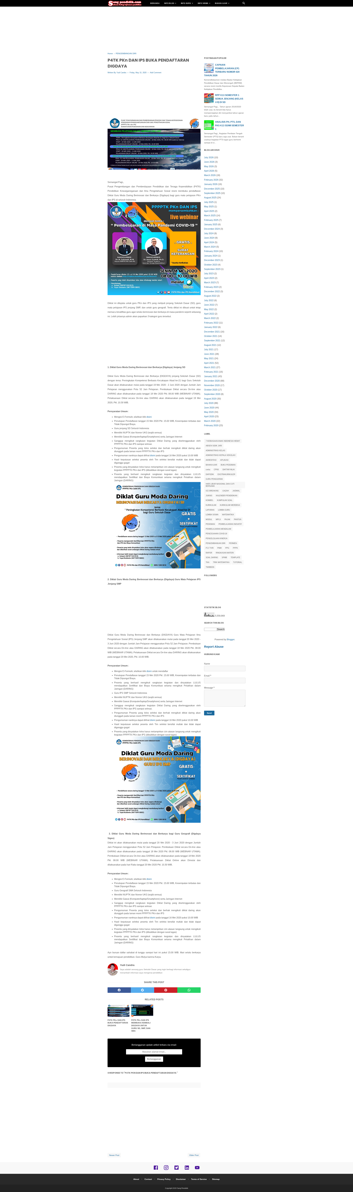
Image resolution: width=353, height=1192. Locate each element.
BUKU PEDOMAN (228, 465)
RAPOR (209, 553)
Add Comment (155, 73)
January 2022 (210, 327)
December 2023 (212, 260)
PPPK (235, 548)
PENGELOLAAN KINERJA (216, 538)
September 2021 (212, 340)
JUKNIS (209, 496)
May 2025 (209, 206)
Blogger (230, 639)
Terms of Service (199, 1179)
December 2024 (212, 229)
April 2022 (209, 314)
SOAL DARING (212, 557)
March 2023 (210, 282)
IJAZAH (225, 491)
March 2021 (210, 367)
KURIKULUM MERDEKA (230, 505)
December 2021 (212, 332)
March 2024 (210, 247)
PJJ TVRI (210, 548)
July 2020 (209, 403)
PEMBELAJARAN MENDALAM (218, 529)
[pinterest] (165, 990)
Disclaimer (181, 1179)
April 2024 (209, 242)
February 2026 (211, 180)
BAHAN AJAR (221, 3)
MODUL (209, 519)
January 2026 (210, 184)
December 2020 (212, 381)
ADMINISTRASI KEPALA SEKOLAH (220, 455)
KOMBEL (209, 500)
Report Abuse (214, 646)
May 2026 (209, 166)
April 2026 (209, 171)
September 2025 (212, 193)
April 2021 (209, 363)
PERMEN (233, 543)
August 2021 (210, 345)
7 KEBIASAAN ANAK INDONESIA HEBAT (223, 441)
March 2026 (210, 175)
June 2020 (209, 407)
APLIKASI (224, 460)
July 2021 (209, 349)
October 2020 (210, 390)
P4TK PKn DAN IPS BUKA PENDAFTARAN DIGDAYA (118, 1023)
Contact (148, 1179)
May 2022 (209, 309)
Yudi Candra (121, 73)
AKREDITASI (211, 460)
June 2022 (209, 305)
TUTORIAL (237, 562)
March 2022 (210, 318)
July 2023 (209, 273)
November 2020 (212, 385)
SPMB (224, 557)
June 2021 (209, 354)
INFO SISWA (203, 3)
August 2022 (210, 296)
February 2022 (211, 323)
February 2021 (211, 372)
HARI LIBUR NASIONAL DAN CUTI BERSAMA (220, 485)
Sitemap (216, 1179)
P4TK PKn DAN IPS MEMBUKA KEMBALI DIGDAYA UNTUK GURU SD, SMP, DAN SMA (141, 1025)
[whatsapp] (189, 990)
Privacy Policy (164, 1179)
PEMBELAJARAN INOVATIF (230, 524)
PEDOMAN (210, 524)
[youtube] (197, 1169)
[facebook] (119, 990)
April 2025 (209, 211)
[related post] (118, 1011)
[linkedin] (187, 1169)
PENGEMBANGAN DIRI (215, 543)
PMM (219, 548)
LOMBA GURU (224, 510)
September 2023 (212, 269)
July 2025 (209, 202)
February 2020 (211, 425)
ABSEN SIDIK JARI (214, 446)
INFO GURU (186, 3)
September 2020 (212, 394)
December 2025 (212, 189)
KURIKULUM (211, 505)
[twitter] (142, 990)
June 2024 (209, 238)
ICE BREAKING (212, 491)
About (136, 1179)
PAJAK (227, 519)
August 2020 (210, 399)
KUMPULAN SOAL (224, 500)
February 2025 (211, 220)
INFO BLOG (169, 3)
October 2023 (210, 265)
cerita (208, 470)
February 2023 (211, 287)
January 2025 (210, 224)
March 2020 (210, 421)
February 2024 (211, 251)
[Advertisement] (176, 29)
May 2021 (209, 358)
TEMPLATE (235, 557)
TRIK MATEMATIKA (221, 562)
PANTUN (237, 519)
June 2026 (209, 162)
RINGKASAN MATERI (225, 553)
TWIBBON (210, 567)
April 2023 (209, 278)
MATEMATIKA (228, 515)
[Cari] (243, 3)
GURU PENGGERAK (214, 479)
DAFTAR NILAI (229, 470)
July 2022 (209, 300)
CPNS (216, 470)
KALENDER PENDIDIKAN (226, 496)
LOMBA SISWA (212, 515)
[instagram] (166, 1169)
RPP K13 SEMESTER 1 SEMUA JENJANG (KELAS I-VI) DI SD (229, 98)
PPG (227, 548)
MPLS (218, 519)
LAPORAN (210, 510)
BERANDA (155, 3)
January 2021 (210, 376)
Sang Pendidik (182, 1188)
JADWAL (236, 491)
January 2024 (210, 256)
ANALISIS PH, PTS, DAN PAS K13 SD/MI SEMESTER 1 (229, 125)
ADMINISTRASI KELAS (215, 450)
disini (149, 417)
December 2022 (212, 291)
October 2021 (210, 336)
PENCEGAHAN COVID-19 (216, 534)
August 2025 (210, 197)
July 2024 (209, 233)
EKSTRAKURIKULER (226, 474)
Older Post (194, 1155)
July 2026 (209, 157)
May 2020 (209, 412)
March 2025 (210, 215)
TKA (207, 562)
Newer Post (114, 1155)
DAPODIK (210, 474)
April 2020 (209, 416)
